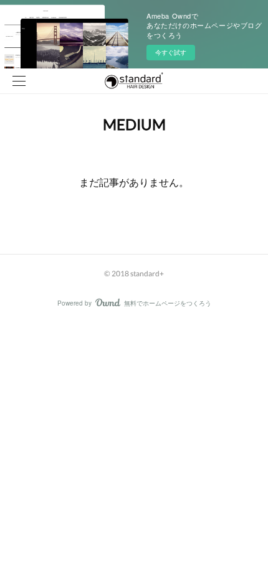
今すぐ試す (170, 52)
